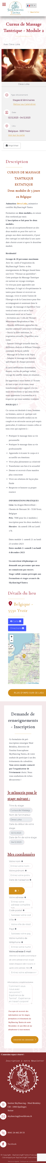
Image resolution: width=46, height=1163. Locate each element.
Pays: (12, 929)
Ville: (12, 919)
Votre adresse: (16, 897)
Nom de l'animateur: (20, 815)
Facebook (12, 1144)
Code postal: (16, 910)
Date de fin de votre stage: (23, 837)
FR (32, 5)
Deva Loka (22, 203)
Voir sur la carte (16, 135)
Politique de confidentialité (29, 1161)
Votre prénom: (17, 870)
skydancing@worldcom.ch (20, 1116)
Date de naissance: (19, 880)
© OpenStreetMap (32, 683)
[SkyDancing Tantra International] (23, 1078)
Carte (15, 621)
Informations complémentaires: (20, 982)
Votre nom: (15, 861)
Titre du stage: (16, 805)
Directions (16, 628)
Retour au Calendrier (24, 104)
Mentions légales (13, 1161)
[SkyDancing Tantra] (15, 8)
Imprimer (13, 145)
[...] (17, 890)
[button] (24, 656)
